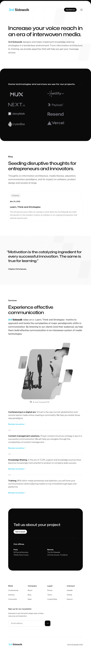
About (30, 590)
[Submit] (47, 623)
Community (12, 599)
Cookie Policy (52, 599)
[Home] (19, 9)
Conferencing (13, 590)
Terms (49, 595)
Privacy (49, 590)
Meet (30, 599)
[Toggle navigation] (81, 9)
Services (11, 595)
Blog (29, 595)
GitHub (69, 595)
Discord (69, 599)
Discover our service (16, 424)
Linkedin (70, 590)
